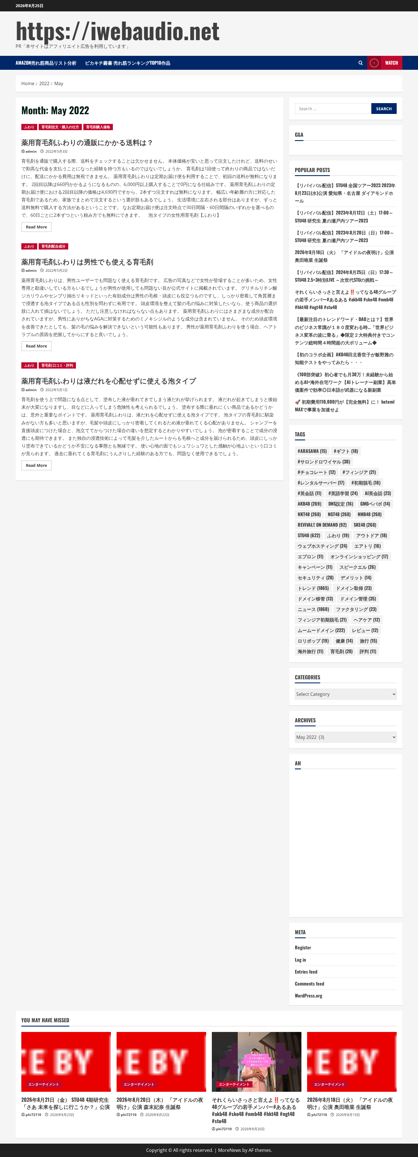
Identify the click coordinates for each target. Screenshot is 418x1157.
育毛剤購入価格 (98, 126)
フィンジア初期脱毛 (322, 619)
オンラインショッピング (359, 556)
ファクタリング (356, 609)
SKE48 (365, 524)
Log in (300, 959)
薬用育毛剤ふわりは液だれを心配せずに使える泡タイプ (108, 380)
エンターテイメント (43, 1084)
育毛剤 (341, 651)
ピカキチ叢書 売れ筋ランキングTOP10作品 (127, 62)
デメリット (356, 577)
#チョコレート (317, 472)
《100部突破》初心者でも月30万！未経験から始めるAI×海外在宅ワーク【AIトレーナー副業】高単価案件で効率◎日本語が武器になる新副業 (345, 382)
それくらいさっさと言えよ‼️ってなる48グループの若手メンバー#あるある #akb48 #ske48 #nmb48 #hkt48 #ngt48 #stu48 (345, 299)
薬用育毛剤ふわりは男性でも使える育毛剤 (87, 261)
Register (303, 947)
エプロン (310, 556)
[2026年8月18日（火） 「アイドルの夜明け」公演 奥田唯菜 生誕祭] (352, 1062)
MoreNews (229, 1150)
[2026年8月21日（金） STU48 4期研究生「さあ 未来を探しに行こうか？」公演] (66, 1062)
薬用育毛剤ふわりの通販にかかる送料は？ (87, 142)
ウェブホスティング (322, 545)
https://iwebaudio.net (118, 30)
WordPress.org (308, 995)
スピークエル (358, 566)
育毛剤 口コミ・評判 (57, 365)
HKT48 (309, 514)
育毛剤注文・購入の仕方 (60, 126)
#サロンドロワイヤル (324, 461)
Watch (391, 62)
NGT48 (339, 514)
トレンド (313, 587)
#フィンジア (359, 472)
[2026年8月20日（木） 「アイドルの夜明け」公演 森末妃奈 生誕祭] (161, 1062)
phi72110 (33, 1114)
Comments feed (309, 983)
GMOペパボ (375, 503)
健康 (344, 640)
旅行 (368, 640)
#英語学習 (343, 493)
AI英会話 (378, 493)
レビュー (365, 630)
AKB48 (309, 503)
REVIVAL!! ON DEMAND (322, 524)
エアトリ (367, 545)
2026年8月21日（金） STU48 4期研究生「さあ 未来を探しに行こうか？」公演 (65, 1103)
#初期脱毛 (365, 482)
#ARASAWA (312, 450)
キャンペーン (315, 566)
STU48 (309, 535)
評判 (368, 651)
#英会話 (309, 493)
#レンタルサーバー (321, 482)
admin (31, 151)
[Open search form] (361, 62)
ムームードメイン (321, 630)
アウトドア (371, 535)
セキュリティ (316, 577)
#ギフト (346, 450)
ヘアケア (367, 619)
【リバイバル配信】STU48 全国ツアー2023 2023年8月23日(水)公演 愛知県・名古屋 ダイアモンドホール (345, 193)
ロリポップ (313, 640)
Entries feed (306, 971)
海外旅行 (310, 651)
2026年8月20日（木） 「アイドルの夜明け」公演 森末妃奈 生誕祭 (160, 1103)
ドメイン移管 (315, 598)
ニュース (313, 609)
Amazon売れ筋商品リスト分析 (46, 62)
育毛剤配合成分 (53, 246)
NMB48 (370, 514)
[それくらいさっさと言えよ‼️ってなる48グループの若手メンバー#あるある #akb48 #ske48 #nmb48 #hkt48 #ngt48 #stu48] (256, 1062)
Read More (38, 228)
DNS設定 (340, 503)
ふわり (29, 126)
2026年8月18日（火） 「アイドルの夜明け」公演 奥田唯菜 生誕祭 (350, 1103)
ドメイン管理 (358, 598)
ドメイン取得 (354, 587)
